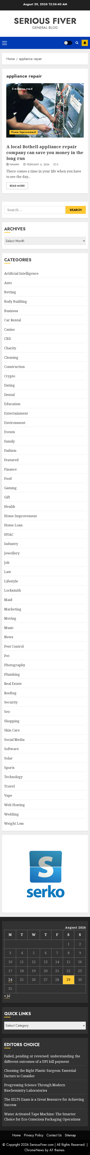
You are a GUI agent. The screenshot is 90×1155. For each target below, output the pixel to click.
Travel (9, 786)
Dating (9, 385)
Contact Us (54, 1135)
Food (8, 478)
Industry (11, 543)
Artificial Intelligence (21, 273)
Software (11, 749)
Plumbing (12, 674)
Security (11, 702)
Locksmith (12, 590)
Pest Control (14, 646)
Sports (9, 767)
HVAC (8, 534)
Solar (8, 758)
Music (9, 627)
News (8, 637)
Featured (11, 460)
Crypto (9, 376)
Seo (7, 711)
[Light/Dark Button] (68, 43)
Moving (10, 618)
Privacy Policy (33, 1135)
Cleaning (11, 357)
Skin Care (12, 730)
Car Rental (12, 320)
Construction (14, 366)
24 (10, 979)
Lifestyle (11, 581)
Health (9, 506)
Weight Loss (14, 823)
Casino (9, 329)
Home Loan (13, 525)
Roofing (10, 693)
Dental (9, 394)
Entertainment (16, 413)
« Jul (7, 995)
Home (16, 1135)
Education (12, 404)
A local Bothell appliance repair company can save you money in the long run (44, 152)
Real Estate (13, 683)
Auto (8, 283)
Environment (14, 422)
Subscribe (85, 43)
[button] (4, 43)
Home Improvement (23, 132)
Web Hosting (14, 805)
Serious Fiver (45, 21)
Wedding (11, 814)
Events (9, 432)
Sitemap (70, 1135)
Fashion (10, 450)
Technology (13, 777)
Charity (10, 348)
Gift (7, 497)
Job (6, 562)
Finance (10, 469)
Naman (14, 164)
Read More (17, 186)
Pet (6, 655)
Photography (14, 665)
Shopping (11, 721)
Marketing (12, 609)
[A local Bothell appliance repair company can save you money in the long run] (45, 110)
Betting (10, 292)
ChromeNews (34, 1150)
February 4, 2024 (38, 164)
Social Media (14, 739)
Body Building (15, 301)
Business (11, 311)
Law (7, 571)
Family (9, 441)
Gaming (10, 488)
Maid (8, 599)
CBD (7, 338)
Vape (8, 795)
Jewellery (12, 553)
